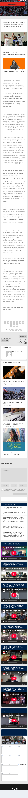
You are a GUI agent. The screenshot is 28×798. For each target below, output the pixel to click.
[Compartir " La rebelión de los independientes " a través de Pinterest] (17, 322)
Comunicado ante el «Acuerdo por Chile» (13, 402)
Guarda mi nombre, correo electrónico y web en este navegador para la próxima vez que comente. (13, 490)
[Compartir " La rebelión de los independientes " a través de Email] (14, 325)
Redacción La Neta (8, 57)
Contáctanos (12, 4)
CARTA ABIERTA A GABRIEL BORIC (11, 507)
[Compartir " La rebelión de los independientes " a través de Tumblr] (14, 322)
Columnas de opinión (10, 52)
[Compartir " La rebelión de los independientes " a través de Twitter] (8, 322)
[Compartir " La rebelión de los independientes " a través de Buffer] (23, 322)
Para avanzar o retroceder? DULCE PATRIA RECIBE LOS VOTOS (13, 423)
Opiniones (18, 26)
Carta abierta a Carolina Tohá (11, 512)
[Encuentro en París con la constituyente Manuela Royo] (14, 439)
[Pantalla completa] (24, 558)
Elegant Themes (13, 786)
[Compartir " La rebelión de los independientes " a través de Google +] (11, 322)
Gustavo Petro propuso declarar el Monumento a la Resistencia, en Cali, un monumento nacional (13, 527)
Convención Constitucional (10, 26)
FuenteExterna (14, 24)
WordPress (14, 787)
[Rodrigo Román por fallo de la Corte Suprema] (14, 372)
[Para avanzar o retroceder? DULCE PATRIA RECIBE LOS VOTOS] (14, 414)
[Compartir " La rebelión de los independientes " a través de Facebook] (5, 322)
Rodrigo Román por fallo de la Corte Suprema (13, 382)
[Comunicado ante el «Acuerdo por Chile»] (14, 393)
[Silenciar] (22, 558)
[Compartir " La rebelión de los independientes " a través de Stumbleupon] (11, 325)
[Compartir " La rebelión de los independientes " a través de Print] (17, 325)
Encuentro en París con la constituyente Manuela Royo (11, 453)
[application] (14, 553)
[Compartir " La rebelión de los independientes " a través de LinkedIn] (20, 322)
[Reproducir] (3, 558)
